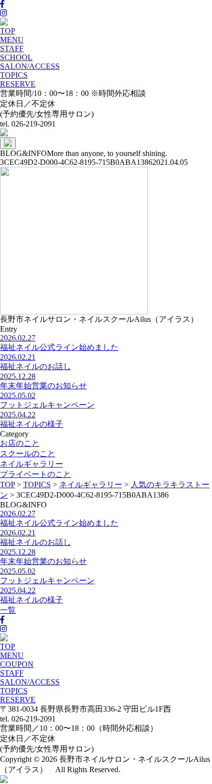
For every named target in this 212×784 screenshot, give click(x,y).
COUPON (17, 664)
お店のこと (19, 443)
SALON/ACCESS (30, 66)
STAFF (12, 48)
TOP (7, 31)
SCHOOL (16, 57)
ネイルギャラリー (31, 464)
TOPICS (14, 75)
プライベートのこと (35, 474)
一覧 (8, 610)
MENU (12, 39)
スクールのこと (27, 453)
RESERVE (17, 84)
